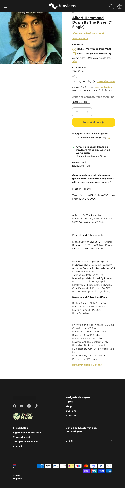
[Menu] (5, 6)
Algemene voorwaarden (27, 432)
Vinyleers (17, 478)
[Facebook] (14, 405)
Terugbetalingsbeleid (25, 441)
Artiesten (71, 415)
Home (69, 401)
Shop (69, 406)
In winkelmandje (93, 122)
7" (73, 13)
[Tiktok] (36, 405)
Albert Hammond (88, 18)
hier (74, 61)
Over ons (71, 410)
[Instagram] (29, 405)
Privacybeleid (20, 427)
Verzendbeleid (21, 437)
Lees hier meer (106, 81)
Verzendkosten (103, 87)
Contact (17, 446)
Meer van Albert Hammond (88, 33)
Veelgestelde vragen (78, 397)
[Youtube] (21, 405)
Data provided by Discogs (87, 364)
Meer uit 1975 (80, 38)
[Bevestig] (110, 441)
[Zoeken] (111, 6)
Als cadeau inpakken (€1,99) (90, 138)
